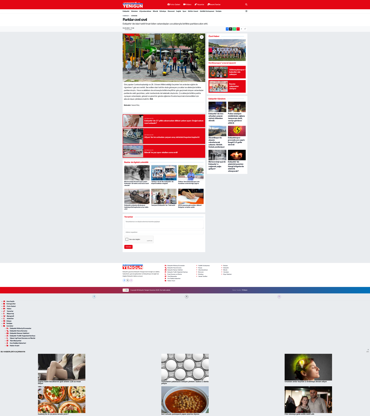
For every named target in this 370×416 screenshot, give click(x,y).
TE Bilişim (244, 345)
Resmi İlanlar (215, 4)
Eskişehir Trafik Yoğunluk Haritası (177, 327)
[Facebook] (124, 335)
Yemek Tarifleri (202, 331)
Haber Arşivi (171, 336)
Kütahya (163, 11)
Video (188, 4)
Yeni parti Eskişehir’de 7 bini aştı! (163, 205)
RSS (126, 345)
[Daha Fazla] (238, 29)
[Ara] (246, 4)
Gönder (128, 247)
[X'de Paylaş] (230, 29)
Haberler (126, 15)
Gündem (134, 11)
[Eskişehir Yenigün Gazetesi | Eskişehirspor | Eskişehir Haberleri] (133, 4)
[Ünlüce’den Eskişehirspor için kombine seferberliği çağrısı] (191, 173)
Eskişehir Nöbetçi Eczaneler (176, 320)
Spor (184, 11)
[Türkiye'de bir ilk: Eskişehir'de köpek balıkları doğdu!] (164, 173)
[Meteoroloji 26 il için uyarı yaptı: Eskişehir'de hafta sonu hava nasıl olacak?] (137, 173)
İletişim (218, 11)
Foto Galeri (175, 4)
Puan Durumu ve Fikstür (174, 329)
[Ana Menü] (246, 11)
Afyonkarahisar (145, 11)
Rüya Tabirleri (227, 329)
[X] (127, 335)
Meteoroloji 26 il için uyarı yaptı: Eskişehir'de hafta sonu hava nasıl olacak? (136, 183)
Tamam (246, 413)
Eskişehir (126, 11)
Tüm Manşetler (172, 331)
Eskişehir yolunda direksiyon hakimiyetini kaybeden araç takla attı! (136, 207)
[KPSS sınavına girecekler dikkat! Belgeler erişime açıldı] (191, 196)
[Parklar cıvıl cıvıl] (164, 57)
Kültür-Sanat (193, 11)
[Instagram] (131, 335)
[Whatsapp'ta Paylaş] (234, 29)
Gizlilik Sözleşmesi (207, 11)
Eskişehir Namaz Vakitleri (175, 325)
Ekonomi (171, 11)
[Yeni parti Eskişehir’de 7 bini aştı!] (164, 196)
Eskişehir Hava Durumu (174, 323)
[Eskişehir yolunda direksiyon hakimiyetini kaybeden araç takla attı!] (137, 196)
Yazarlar (200, 4)
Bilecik (155, 11)
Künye (200, 323)
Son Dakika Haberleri (173, 333)
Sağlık (178, 11)
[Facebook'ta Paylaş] (227, 29)
